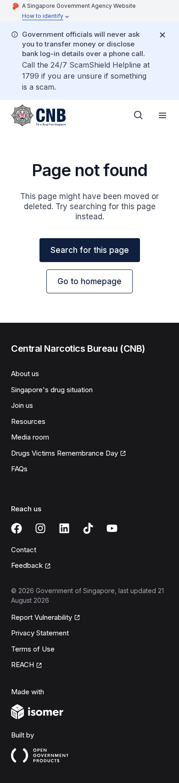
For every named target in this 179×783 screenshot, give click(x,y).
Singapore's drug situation (52, 389)
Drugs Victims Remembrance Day (64, 453)
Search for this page (89, 250)
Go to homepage (89, 281)
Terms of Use (33, 649)
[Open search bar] (139, 115)
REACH (22, 664)
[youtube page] (111, 528)
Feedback (27, 565)
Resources (28, 421)
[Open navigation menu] (162, 115)
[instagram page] (40, 528)
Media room (30, 437)
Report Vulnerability (41, 617)
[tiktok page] (88, 528)
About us (25, 373)
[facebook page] (16, 528)
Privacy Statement (40, 633)
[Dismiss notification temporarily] (162, 35)
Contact (23, 549)
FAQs (19, 468)
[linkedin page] (64, 528)
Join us (22, 405)
